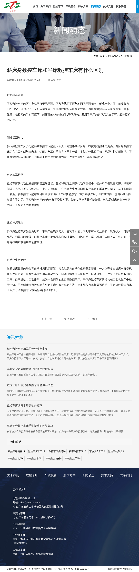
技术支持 (108, 6)
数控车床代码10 (57, 451)
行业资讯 (126, 56)
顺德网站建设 (115, 568)
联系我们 (121, 6)
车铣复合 (71, 6)
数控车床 (58, 6)
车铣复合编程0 (54, 458)
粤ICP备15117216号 (79, 568)
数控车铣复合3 (116, 451)
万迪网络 (127, 568)
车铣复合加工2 (97, 451)
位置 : (96, 56)
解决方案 (83, 6)
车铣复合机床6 (16, 458)
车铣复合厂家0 (73, 458)
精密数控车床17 (77, 451)
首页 (35, 6)
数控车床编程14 (16, 451)
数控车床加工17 (36, 451)
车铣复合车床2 (35, 458)
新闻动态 (96, 6)
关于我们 (46, 6)
